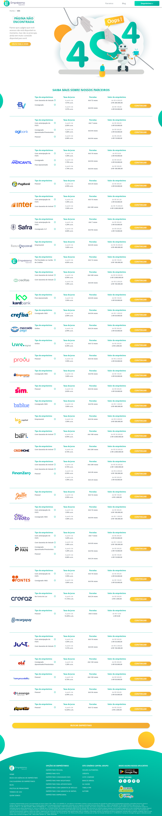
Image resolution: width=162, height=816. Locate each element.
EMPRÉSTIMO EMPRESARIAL (56, 795)
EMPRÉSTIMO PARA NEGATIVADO (58, 781)
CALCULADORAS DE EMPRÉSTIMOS (22, 781)
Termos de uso (63, 813)
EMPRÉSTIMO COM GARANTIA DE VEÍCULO (61, 788)
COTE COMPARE (88, 777)
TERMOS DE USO (16, 792)
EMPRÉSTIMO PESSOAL (54, 770)
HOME (12, 774)
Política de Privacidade (77, 813)
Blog (124, 3)
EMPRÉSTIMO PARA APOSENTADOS (59, 784)
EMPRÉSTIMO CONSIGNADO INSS (58, 777)
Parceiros (109, 3)
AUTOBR (85, 791)
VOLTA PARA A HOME (20, 44)
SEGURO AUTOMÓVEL (90, 770)
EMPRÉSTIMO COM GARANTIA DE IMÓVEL (61, 791)
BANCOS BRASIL (88, 781)
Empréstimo (146, 3)
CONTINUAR (141, 105)
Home (12, 11)
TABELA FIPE (86, 788)
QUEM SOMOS (15, 795)
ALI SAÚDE (86, 784)
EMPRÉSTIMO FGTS (53, 773)
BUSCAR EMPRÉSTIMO (81, 725)
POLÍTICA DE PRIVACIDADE (19, 788)
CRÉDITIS (85, 773)
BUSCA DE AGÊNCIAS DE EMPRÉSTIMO (24, 778)
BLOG (12, 785)
